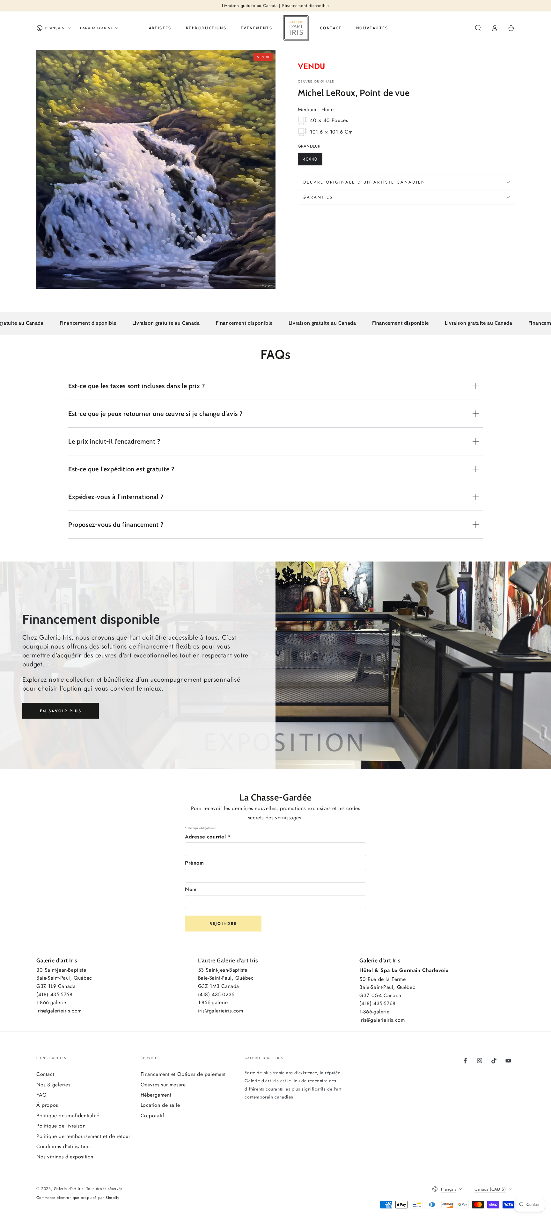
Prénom (194, 862)
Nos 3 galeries (53, 1084)
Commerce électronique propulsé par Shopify (77, 1197)
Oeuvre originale (316, 81)
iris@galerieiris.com (59, 1010)
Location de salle (160, 1105)
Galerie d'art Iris (69, 1189)
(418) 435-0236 (216, 994)
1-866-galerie (51, 1002)
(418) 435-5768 (54, 994)
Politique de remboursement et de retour (83, 1136)
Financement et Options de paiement (183, 1074)
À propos (47, 1105)
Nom (191, 889)
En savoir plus (61, 711)
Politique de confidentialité (67, 1115)
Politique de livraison (60, 1125)
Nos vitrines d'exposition (64, 1156)
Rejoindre (223, 923)
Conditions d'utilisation (63, 1146)
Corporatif (153, 1115)
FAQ (41, 1094)
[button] (478, 28)
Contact (45, 1074)
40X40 (312, 160)
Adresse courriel (208, 836)
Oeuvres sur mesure (163, 1084)
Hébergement (156, 1094)
